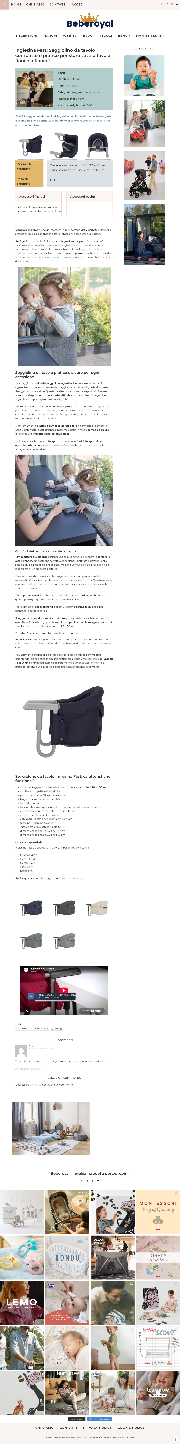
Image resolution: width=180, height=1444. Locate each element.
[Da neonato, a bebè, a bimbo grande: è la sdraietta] (67, 1393)
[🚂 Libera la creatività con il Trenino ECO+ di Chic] (113, 1393)
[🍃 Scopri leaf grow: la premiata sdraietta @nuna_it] (158, 1393)
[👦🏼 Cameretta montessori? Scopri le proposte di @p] (158, 1348)
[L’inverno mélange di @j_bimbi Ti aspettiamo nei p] (113, 1348)
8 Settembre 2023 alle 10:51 (42, 1048)
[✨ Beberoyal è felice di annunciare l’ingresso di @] (22, 1212)
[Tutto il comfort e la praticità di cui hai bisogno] (67, 1212)
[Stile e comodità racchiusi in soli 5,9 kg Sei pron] (113, 1212)
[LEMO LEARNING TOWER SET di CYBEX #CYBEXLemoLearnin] (22, 1303)
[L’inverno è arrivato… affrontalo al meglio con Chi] (67, 1303)
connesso (35, 1084)
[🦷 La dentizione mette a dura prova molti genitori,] (22, 1257)
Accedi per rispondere (28, 1068)
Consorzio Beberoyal (71, 878)
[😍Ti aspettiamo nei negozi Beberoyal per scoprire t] (67, 1348)
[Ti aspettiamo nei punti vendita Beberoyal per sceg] (158, 1303)
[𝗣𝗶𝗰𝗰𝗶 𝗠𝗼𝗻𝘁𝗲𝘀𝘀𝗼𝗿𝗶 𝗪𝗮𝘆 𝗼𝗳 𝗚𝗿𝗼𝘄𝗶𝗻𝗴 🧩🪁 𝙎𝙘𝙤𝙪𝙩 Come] (158, 1212)
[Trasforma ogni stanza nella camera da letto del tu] (113, 1257)
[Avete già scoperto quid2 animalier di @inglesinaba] (22, 1393)
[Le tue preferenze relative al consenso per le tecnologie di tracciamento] (175, 1439)
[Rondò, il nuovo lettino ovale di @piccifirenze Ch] (67, 1257)
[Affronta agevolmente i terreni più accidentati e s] (22, 1348)
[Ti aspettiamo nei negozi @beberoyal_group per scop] (113, 1303)
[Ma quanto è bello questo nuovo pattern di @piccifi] (158, 1257)
